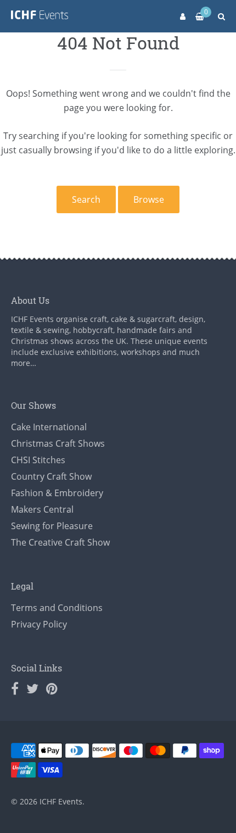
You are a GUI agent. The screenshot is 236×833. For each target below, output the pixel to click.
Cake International (49, 427)
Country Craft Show (51, 476)
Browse (148, 199)
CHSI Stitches (38, 460)
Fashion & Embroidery (57, 493)
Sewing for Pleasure (52, 526)
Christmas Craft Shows (58, 443)
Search (86, 199)
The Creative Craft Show (60, 542)
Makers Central (42, 509)
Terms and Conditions (57, 608)
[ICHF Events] (39, 16)
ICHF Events (61, 801)
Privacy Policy (39, 624)
